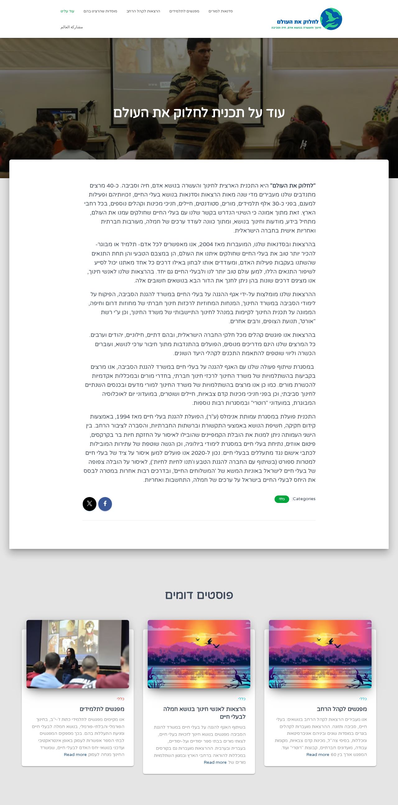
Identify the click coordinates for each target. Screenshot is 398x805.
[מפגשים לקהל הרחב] (320, 654)
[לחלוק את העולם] (307, 19)
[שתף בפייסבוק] (105, 504)
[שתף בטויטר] (89, 504)
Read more (317, 754)
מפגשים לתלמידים (184, 11)
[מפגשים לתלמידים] (77, 654)
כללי (282, 499)
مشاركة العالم (72, 27)
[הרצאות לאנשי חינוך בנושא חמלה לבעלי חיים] (199, 654)
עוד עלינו (67, 11)
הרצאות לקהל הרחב (143, 11)
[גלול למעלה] (12, 792)
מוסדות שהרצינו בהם (100, 11)
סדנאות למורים (221, 11)
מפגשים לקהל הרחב (342, 709)
